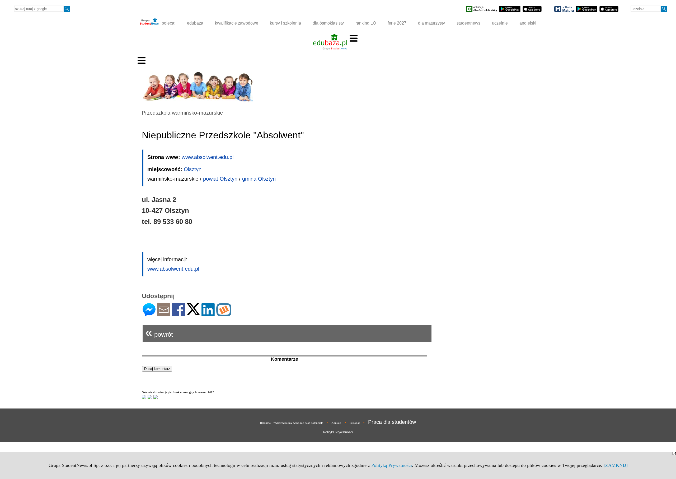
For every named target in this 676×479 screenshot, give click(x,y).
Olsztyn (192, 169)
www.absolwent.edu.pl (207, 157)
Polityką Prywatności (391, 465)
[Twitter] (193, 312)
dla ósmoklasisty (328, 23)
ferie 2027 (397, 23)
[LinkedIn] (208, 314)
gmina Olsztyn (259, 179)
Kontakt (336, 422)
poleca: (168, 23)
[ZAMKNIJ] (616, 465)
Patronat (355, 422)
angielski (527, 23)
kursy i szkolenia (285, 23)
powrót (159, 332)
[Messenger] (149, 314)
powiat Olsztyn (220, 179)
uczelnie (500, 23)
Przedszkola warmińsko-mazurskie (182, 113)
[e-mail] (163, 314)
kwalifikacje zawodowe (236, 23)
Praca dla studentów (392, 422)
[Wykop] (223, 314)
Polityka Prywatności (338, 432)
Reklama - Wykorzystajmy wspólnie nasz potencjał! (291, 422)
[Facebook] (178, 314)
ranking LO (365, 23)
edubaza (195, 23)
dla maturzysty (431, 23)
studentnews (468, 23)
